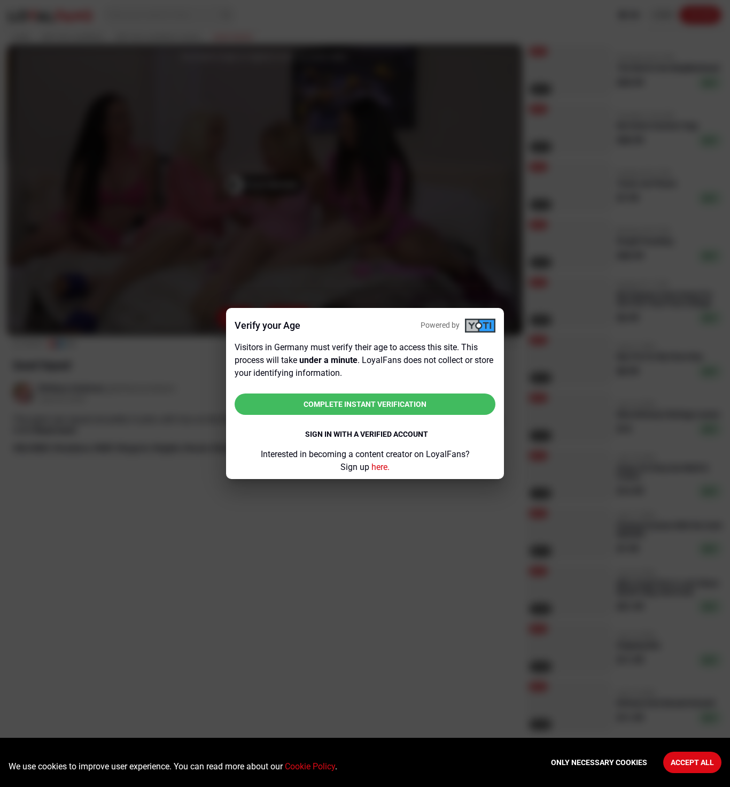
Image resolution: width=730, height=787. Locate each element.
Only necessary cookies (599, 762)
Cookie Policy (310, 766)
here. (380, 467)
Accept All (692, 762)
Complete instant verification (365, 404)
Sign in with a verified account (366, 434)
